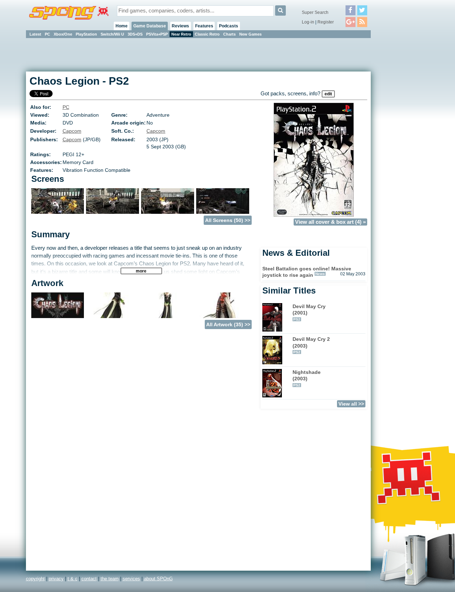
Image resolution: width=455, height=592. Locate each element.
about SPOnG (158, 578)
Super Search (315, 12)
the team (110, 578)
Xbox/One (63, 34)
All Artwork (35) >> (228, 324)
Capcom (72, 131)
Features (204, 25)
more (141, 271)
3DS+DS (135, 34)
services (131, 578)
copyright (35, 578)
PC (47, 34)
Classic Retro (207, 34)
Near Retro (181, 34)
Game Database (149, 25)
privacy (56, 578)
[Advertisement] (402, 146)
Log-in (308, 22)
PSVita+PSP (157, 34)
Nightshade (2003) (307, 378)
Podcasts (228, 25)
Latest (35, 34)
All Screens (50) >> (227, 220)
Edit (328, 93)
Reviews (180, 25)
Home (122, 25)
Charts (229, 34)
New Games (250, 34)
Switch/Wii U (112, 34)
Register (325, 22)
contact (89, 578)
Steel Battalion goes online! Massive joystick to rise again (306, 272)
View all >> (351, 404)
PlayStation (86, 34)
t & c (72, 578)
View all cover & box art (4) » (330, 222)
